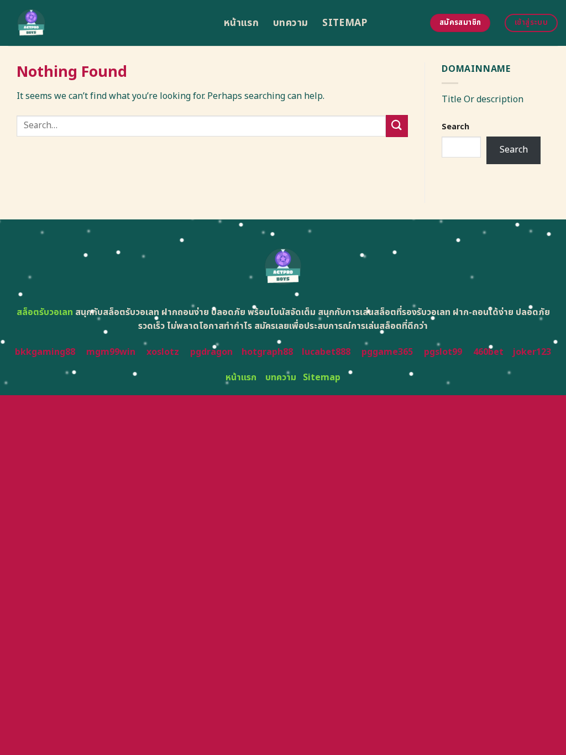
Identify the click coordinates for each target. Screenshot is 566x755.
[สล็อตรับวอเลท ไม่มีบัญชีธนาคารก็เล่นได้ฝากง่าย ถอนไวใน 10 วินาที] (107, 23)
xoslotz (162, 352)
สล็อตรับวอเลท (45, 312)
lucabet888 (326, 352)
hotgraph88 (267, 352)
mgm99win (110, 352)
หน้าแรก (241, 22)
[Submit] (397, 126)
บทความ (290, 22)
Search (455, 127)
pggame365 (387, 352)
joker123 (531, 352)
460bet (488, 352)
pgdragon (211, 352)
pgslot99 (443, 352)
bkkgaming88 (45, 352)
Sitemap (344, 22)
